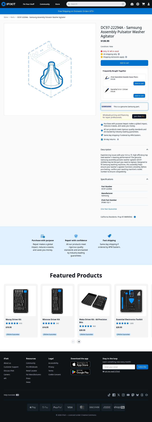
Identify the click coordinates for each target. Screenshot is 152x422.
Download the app (79, 358)
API (5, 378)
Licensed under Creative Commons (82, 415)
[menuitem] (28, 4)
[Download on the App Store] (80, 364)
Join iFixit (139, 116)
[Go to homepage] (9, 4)
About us (7, 363)
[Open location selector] (137, 4)
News (28, 382)
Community (30, 363)
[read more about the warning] (135, 217)
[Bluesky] (137, 395)
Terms (50, 371)
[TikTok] (109, 395)
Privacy (51, 367)
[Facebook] (113, 395)
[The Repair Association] (146, 395)
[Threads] (142, 395)
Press (28, 378)
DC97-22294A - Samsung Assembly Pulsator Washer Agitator (41, 17)
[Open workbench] (132, 4)
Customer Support (11, 367)
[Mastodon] (132, 395)
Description (106, 149)
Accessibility (53, 363)
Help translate (9, 395)
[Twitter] (118, 395)
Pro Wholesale (31, 367)
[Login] (149, 4)
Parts (13, 17)
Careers (7, 374)
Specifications (107, 179)
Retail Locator (31, 371)
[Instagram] (123, 395)
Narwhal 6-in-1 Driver (119, 89)
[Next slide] (79, 341)
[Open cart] (143, 4)
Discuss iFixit (9, 371)
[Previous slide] (73, 341)
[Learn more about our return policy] (118, 139)
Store (6, 17)
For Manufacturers (33, 374)
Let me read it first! (112, 371)
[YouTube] (128, 395)
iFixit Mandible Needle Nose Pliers (124, 77)
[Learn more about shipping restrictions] (119, 54)
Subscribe (142, 367)
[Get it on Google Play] (80, 372)
